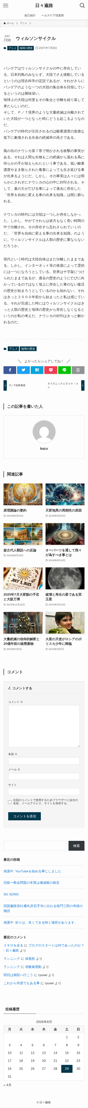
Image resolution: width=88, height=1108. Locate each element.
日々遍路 (44, 5)
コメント (15, 702)
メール (14, 769)
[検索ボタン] (82, 5)
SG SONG (11, 894)
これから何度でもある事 (22, 983)
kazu (44, 448)
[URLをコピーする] (78, 370)
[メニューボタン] (5, 5)
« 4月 (7, 1085)
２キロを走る (13, 945)
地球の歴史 (26, 48)
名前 (12, 754)
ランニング (12, 958)
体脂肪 (30, 958)
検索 (76, 846)
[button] (10, 370)
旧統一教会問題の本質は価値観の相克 (31, 882)
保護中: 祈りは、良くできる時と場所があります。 (41, 922)
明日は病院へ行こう (18, 975)
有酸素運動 (33, 967)
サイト (12, 785)
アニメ (12, 48)
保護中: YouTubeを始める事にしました (32, 871)
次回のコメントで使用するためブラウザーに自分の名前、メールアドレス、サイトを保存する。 (45, 801)
